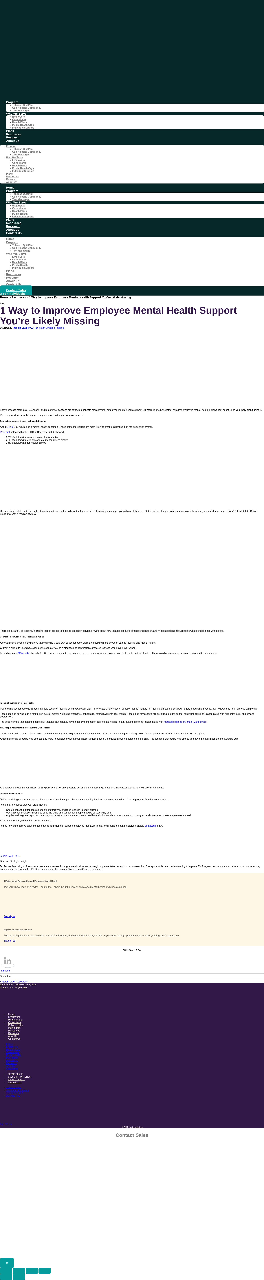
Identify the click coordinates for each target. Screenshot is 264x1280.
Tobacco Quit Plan (22, 105)
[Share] (32, 1271)
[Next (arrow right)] (19, 1277)
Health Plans (19, 122)
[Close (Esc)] (44, 1271)
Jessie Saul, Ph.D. (10, 856)
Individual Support (23, 127)
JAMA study (22, 653)
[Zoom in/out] (6, 1271)
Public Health (20, 213)
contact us (150, 825)
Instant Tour (10, 940)
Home (10, 187)
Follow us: (6, 1124)
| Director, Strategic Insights (38, 328)
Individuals (12, 1058)
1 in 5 (10, 427)
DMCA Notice (15, 1082)
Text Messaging (21, 110)
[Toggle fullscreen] (19, 1271)
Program (12, 102)
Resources (13, 134)
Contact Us (14, 233)
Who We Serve (16, 113)
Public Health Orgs (23, 125)
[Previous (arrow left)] (6, 1277)
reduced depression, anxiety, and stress (185, 722)
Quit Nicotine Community (26, 108)
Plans (10, 130)
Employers (18, 116)
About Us (12, 140)
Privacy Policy (16, 1079)
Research (13, 137)
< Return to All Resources (14, 981)
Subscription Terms (19, 1077)
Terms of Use (15, 1074)
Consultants (19, 119)
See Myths (9, 916)
